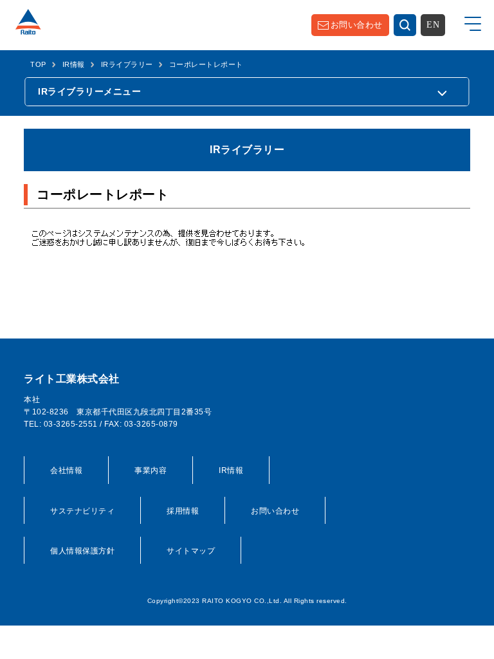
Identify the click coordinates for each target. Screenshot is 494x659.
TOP (38, 64)
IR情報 (73, 64)
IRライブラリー (127, 64)
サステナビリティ (82, 510)
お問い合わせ (357, 25)
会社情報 (66, 470)
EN (432, 25)
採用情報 (183, 510)
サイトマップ (191, 550)
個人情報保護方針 (82, 550)
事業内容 (150, 470)
